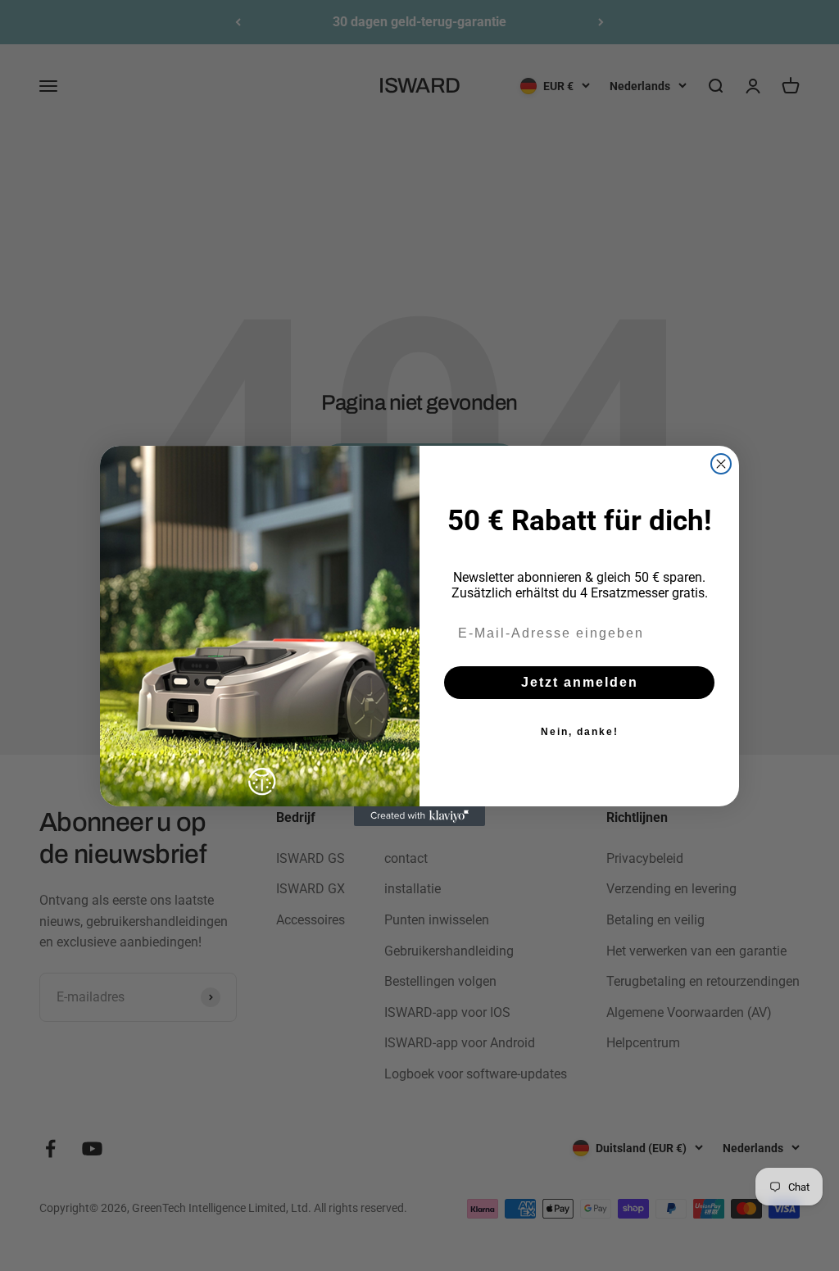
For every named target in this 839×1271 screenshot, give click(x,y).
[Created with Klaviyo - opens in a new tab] (419, 816)
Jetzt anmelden (579, 682)
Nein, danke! (580, 732)
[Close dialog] (721, 464)
